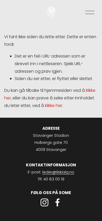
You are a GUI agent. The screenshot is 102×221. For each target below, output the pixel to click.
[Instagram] (44, 202)
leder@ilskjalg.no (58, 172)
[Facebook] (57, 202)
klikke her (53, 106)
